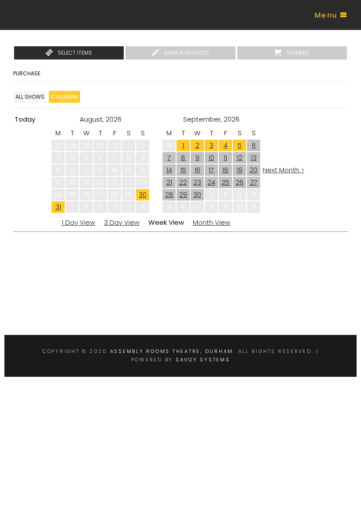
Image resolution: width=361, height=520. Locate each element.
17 (211, 170)
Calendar (64, 96)
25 (225, 182)
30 (143, 194)
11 (225, 157)
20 (254, 170)
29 (183, 194)
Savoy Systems (203, 359)
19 (240, 170)
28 (169, 194)
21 (169, 182)
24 (211, 182)
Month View (211, 222)
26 (239, 182)
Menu (326, 15)
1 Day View (78, 222)
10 (211, 157)
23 (197, 182)
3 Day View (122, 222)
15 (183, 170)
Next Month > (283, 170)
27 (254, 182)
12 (240, 157)
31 (58, 207)
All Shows (29, 96)
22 (183, 182)
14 (169, 170)
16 (197, 170)
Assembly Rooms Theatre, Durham (172, 351)
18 (225, 170)
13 (254, 157)
